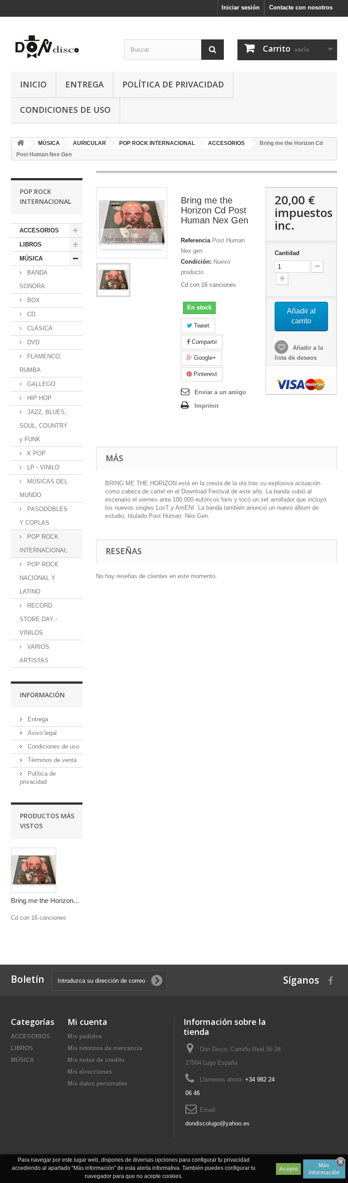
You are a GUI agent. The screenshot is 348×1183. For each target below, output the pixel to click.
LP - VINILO (42, 467)
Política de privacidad (173, 84)
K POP (35, 453)
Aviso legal (41, 732)
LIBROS (30, 244)
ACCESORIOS (39, 230)
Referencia (195, 240)
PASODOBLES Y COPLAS (43, 516)
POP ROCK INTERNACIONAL (43, 543)
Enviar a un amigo (220, 392)
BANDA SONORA (33, 279)
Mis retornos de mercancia (105, 1048)
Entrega (84, 84)
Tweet (200, 325)
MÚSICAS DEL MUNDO (43, 488)
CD (30, 314)
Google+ (204, 357)
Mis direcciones (90, 1071)
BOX (32, 300)
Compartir (203, 341)
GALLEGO (40, 384)
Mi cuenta (87, 1021)
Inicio (33, 84)
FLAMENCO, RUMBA (40, 363)
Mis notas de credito (96, 1060)
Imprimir (206, 405)
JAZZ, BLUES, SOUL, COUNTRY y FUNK (43, 426)
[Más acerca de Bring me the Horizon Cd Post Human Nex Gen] (33, 870)
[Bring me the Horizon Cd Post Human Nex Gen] (113, 280)
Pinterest (204, 374)
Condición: (196, 261)
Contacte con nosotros (301, 7)
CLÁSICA (39, 328)
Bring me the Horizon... (45, 900)
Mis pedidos (85, 1036)
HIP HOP (38, 398)
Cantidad (287, 253)
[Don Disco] (61, 46)
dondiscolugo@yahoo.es (217, 1123)
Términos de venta (51, 760)
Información (42, 694)
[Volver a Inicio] (20, 143)
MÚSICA (31, 258)
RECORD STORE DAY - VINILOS (38, 619)
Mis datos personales (97, 1083)
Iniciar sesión (241, 7)
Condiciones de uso (65, 109)
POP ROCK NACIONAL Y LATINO (38, 578)
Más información (324, 1169)
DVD (32, 342)
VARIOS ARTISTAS (34, 653)
